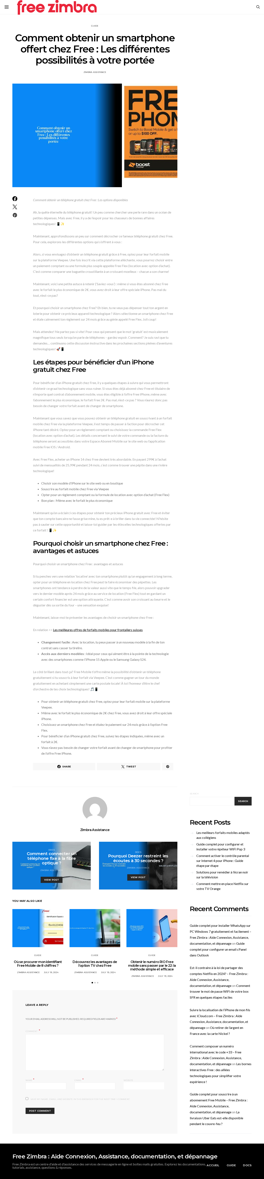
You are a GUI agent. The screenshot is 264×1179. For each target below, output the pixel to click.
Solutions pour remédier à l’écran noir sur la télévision (222, 874)
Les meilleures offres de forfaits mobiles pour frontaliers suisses (98, 630)
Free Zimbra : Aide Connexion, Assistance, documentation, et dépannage (114, 1156)
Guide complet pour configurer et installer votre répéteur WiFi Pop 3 (220, 846)
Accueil (213, 1165)
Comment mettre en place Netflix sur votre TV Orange (222, 886)
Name (30, 1080)
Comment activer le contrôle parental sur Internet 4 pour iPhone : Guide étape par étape (222, 860)
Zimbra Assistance (95, 72)
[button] (92, 982)
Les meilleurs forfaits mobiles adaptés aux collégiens (223, 835)
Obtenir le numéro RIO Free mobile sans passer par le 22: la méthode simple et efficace (152, 965)
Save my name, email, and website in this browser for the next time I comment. (80, 1099)
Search (194, 793)
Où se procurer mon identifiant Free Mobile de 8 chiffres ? (38, 964)
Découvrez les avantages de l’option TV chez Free (95, 964)
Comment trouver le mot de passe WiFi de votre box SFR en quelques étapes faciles (220, 991)
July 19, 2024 (51, 972)
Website (128, 1080)
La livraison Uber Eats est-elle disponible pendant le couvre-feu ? (216, 1118)
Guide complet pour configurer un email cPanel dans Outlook (218, 949)
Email (79, 1080)
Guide (94, 26)
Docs (51, 850)
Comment (32, 1031)
